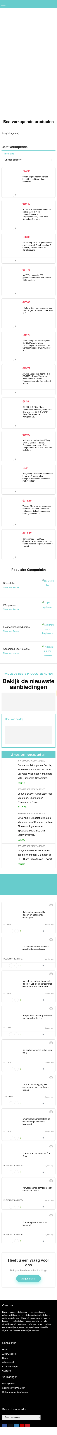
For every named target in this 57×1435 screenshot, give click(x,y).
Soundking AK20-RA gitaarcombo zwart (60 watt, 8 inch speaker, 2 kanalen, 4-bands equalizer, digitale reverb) (37, 246)
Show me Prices (11, 587)
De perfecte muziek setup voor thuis (37, 1051)
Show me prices (11, 653)
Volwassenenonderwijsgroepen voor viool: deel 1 (37, 1189)
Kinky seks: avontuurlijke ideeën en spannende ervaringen (34, 915)
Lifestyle (7, 924)
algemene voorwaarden (13, 1387)
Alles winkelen (9, 1353)
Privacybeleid (8, 1383)
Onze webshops (10, 1366)
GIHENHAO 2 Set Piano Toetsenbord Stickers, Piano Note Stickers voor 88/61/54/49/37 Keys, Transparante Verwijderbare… (37, 412)
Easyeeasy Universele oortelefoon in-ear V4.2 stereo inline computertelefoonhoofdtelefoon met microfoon (37, 477)
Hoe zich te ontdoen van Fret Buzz (36, 1154)
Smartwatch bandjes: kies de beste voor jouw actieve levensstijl (36, 1121)
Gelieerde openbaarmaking (15, 1391)
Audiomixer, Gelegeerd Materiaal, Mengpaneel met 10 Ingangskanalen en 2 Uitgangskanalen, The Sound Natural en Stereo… (37, 214)
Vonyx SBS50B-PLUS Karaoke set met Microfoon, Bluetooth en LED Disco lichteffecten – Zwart (35, 855)
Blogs (5, 1357)
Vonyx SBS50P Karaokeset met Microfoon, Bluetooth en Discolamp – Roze (35, 798)
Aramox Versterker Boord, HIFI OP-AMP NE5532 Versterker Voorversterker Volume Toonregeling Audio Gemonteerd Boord (36, 378)
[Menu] (3, 4)
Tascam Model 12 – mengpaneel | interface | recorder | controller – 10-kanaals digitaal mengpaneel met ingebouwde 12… (37, 510)
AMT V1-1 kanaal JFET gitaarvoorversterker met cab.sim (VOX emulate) (37, 277)
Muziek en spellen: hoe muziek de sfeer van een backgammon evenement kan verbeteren (37, 983)
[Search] (52, 4)
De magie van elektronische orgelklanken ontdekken (35, 948)
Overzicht (6, 1370)
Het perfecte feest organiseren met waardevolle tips (37, 1017)
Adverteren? (8, 1362)
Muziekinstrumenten (13, 959)
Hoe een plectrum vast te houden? (34, 1223)
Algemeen (8, 1096)
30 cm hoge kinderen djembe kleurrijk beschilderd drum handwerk (35, 179)
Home (5, 1349)
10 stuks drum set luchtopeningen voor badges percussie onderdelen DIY (37, 310)
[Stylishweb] (51, 905)
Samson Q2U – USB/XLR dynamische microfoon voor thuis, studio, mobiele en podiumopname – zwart (37, 542)
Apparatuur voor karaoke (31, 760)
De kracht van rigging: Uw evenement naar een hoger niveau (35, 1087)
